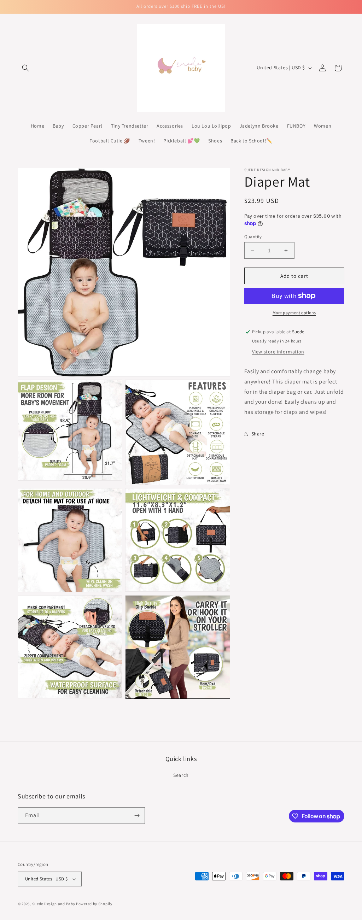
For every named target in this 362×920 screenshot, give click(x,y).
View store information (278, 351)
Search (181, 775)
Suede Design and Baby (53, 903)
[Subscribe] (137, 815)
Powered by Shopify (94, 903)
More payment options (294, 312)
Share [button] (257, 433)
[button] (25, 68)
